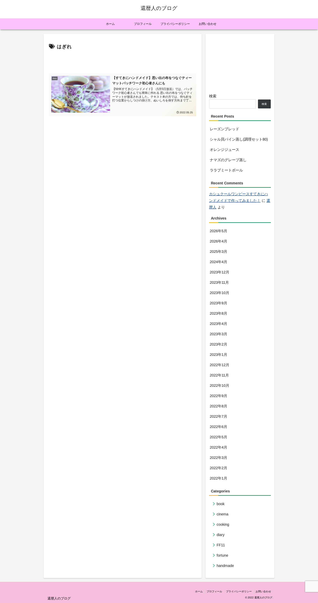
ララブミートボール (226, 170)
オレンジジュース (224, 150)
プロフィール (214, 591)
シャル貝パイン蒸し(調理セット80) (239, 139)
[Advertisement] (122, 61)
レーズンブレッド (224, 129)
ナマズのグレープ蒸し (228, 160)
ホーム (199, 591)
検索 (212, 96)
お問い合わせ (263, 591)
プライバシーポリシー (239, 591)
